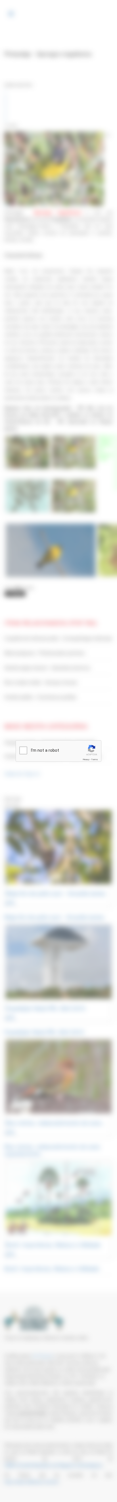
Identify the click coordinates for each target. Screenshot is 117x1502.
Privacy (86, 759)
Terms (94, 759)
